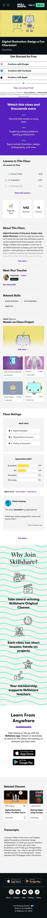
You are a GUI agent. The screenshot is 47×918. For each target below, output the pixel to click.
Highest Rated (9, 492)
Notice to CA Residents (23, 908)
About (8, 898)
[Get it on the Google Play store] (23, 762)
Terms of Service (29, 92)
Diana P (28, 371)
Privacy (31, 898)
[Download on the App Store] (23, 753)
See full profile (9, 284)
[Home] (21, 5)
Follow (23, 275)
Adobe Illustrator (11, 301)
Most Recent (31, 492)
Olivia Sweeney (19, 501)
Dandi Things (9, 397)
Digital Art (9, 306)
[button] (4, 5)
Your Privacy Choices (21, 906)
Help (23, 898)
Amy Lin (28, 397)
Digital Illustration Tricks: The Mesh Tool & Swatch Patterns (15, 812)
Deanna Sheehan (10, 372)
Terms (38, 898)
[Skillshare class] (15, 797)
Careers (16, 898)
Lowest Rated (20, 492)
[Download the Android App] (33, 881)
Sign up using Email (23, 88)
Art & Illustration (30, 301)
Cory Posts (7, 50)
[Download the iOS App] (14, 881)
